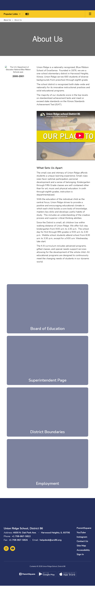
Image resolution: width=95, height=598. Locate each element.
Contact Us (82, 541)
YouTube (81, 532)
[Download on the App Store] (67, 574)
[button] (12, 14)
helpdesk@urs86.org (50, 540)
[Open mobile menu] (90, 14)
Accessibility (83, 550)
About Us (7, 20)
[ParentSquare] (27, 574)
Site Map (81, 545)
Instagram (82, 536)
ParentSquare (84, 528)
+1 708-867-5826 (18, 540)
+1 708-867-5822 (21, 536)
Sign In (80, 554)
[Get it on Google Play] (47, 574)
